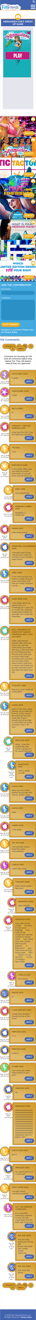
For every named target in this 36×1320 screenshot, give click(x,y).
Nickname (6, 289)
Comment (6, 298)
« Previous (9, 346)
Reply (29, 381)
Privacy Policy (11, 332)
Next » (21, 349)
